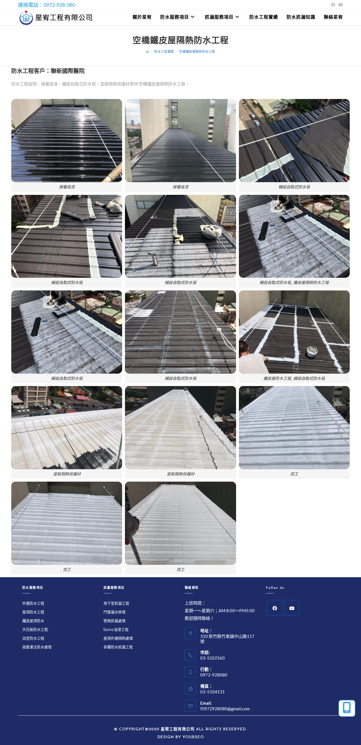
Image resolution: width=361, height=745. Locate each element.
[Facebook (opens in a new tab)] (333, 5)
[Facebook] (274, 608)
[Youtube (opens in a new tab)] (340, 5)
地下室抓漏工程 (116, 603)
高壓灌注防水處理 (37, 647)
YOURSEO (193, 737)
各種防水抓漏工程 (118, 647)
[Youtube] (292, 608)
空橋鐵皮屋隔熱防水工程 (197, 51)
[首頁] (147, 51)
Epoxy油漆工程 (116, 629)
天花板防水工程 (35, 629)
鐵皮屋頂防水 (33, 620)
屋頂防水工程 (33, 612)
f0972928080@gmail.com (225, 708)
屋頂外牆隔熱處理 (118, 638)
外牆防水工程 (33, 603)
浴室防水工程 (33, 638)
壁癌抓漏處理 (115, 620)
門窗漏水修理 (115, 612)
